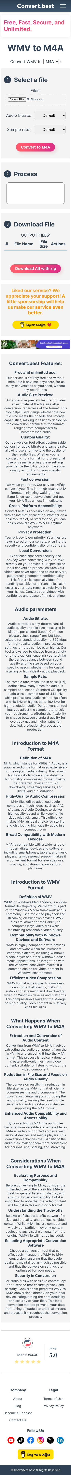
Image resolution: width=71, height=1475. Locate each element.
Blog (17, 1406)
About (17, 1399)
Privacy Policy (53, 1406)
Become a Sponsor (18, 1413)
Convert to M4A (35, 147)
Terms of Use (53, 1399)
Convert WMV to (26, 61)
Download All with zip (35, 268)
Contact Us (17, 1420)
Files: (35, 90)
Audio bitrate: (18, 115)
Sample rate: (19, 129)
